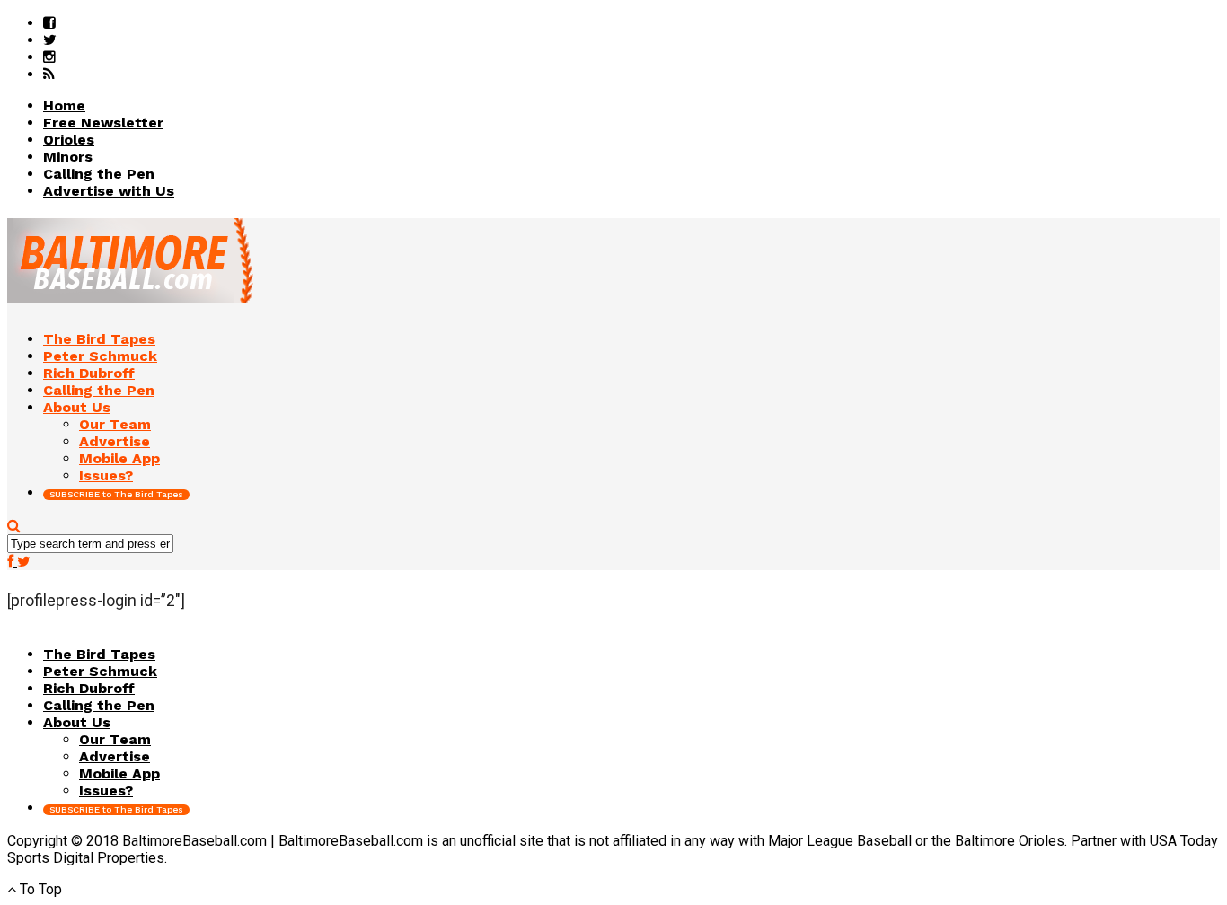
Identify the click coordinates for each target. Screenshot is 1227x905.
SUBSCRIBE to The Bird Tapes (116, 494)
